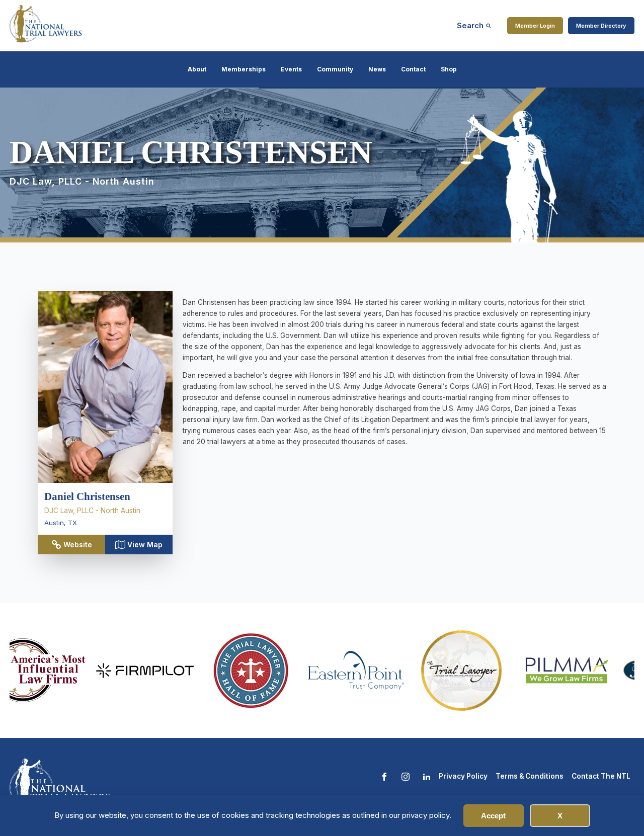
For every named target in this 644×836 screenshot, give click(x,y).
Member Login (535, 25)
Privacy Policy (463, 776)
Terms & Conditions (530, 776)
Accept (493, 815)
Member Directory (601, 25)
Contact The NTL (601, 776)
